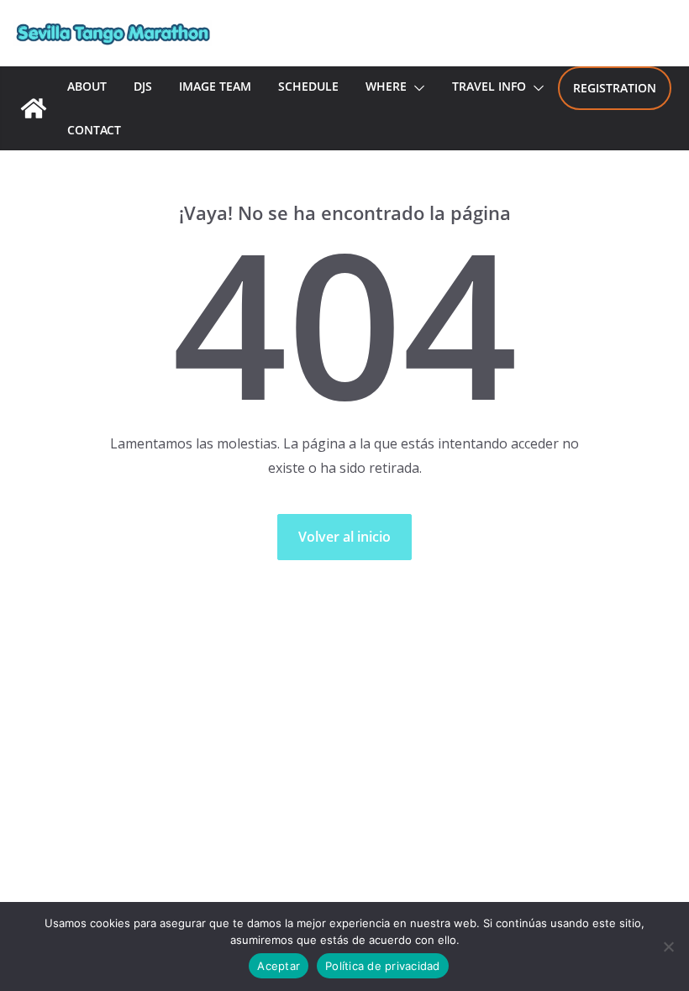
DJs (143, 86)
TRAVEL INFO (489, 86)
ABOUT (87, 86)
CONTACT (94, 130)
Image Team (215, 86)
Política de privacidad (382, 966)
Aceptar (278, 966)
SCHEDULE (308, 86)
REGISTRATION (614, 88)
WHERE (386, 86)
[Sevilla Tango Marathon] (33, 108)
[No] (668, 946)
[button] (416, 88)
